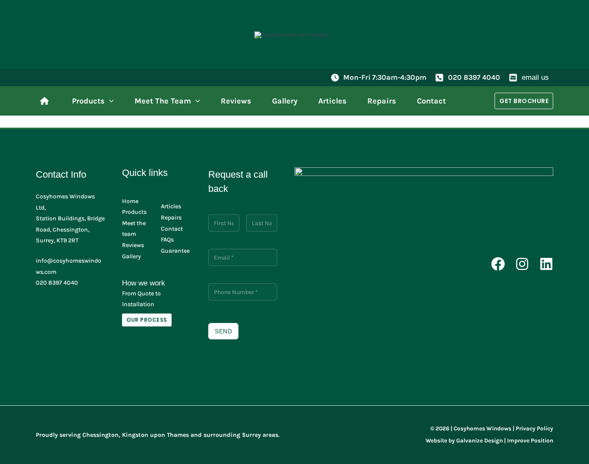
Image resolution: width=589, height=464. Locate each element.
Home (130, 201)
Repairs (171, 217)
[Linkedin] (546, 264)
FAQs (167, 239)
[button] (109, 101)
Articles (171, 206)
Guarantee (175, 250)
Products (134, 212)
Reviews (133, 245)
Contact (172, 228)
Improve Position (530, 440)
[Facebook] (498, 264)
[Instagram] (522, 264)
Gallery (131, 256)
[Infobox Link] (46, 101)
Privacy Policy (534, 428)
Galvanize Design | (481, 440)
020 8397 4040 (474, 77)
